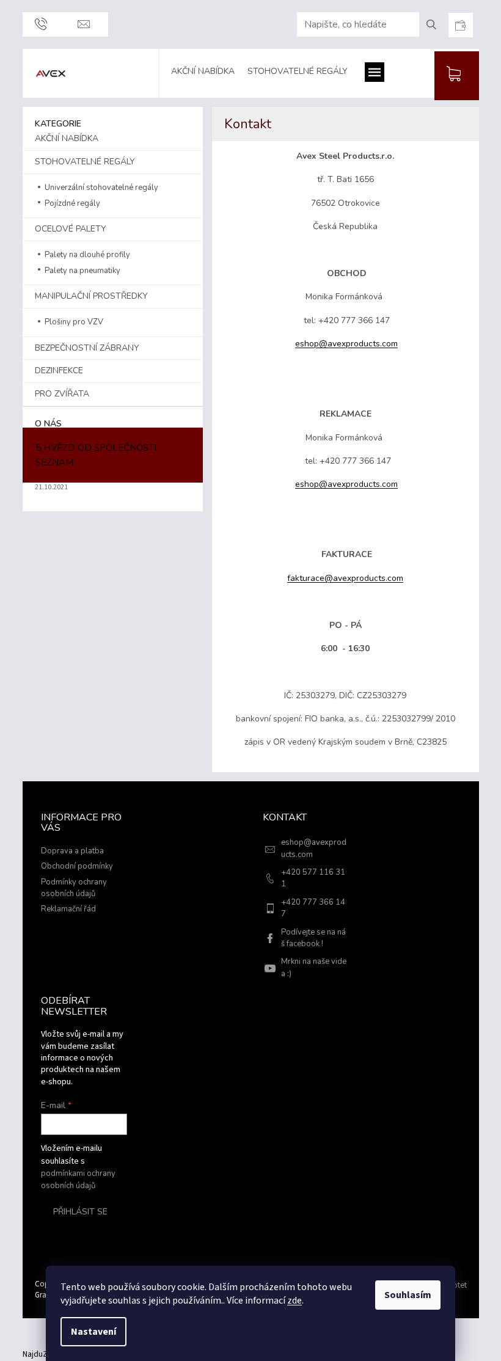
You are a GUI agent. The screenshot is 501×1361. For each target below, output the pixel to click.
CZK (460, 25)
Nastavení (93, 1331)
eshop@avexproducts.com (346, 343)
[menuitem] (209, 73)
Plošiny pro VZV (73, 321)
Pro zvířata (62, 394)
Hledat (436, 24)
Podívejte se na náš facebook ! (313, 938)
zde (294, 1300)
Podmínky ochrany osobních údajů (74, 888)
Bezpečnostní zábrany (87, 348)
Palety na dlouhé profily (86, 254)
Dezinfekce (59, 370)
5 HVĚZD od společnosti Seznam (95, 455)
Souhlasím (407, 1295)
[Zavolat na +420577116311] (41, 24)
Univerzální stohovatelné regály (100, 187)
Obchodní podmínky (77, 866)
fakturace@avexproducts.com (345, 578)
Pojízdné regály (71, 203)
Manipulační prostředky (91, 296)
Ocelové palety (70, 229)
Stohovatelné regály (85, 161)
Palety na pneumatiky (81, 270)
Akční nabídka (66, 138)
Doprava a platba (72, 850)
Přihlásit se (80, 1211)
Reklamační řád (68, 908)
